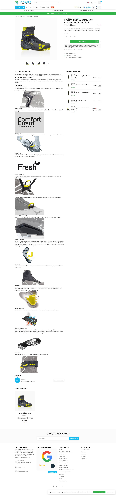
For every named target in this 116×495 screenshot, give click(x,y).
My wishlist (83, 456)
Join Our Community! (63, 465)
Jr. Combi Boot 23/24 (25, 414)
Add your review (59, 380)
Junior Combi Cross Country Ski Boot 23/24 (29, 16)
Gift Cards (42, 7)
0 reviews (77, 18)
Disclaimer (61, 454)
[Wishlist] (95, 2)
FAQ (48, 7)
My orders (83, 451)
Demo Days (61, 474)
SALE (52, 7)
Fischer (66, 18)
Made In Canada (62, 481)
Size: (66, 34)
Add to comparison (68, 49)
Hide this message (99, 492)
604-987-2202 (21, 467)
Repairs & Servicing (63, 467)
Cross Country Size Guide (65, 472)
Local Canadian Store (29, 10)
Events (60, 478)
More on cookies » (110, 492)
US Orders (61, 476)
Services (35, 7)
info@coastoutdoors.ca (23, 471)
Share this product (78, 49)
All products (84, 458)
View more (51, 472)
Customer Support (63, 463)
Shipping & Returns (63, 460)
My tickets (83, 454)
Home (16, 16)
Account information (85, 449)
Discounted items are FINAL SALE (87, 10)
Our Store (28, 7)
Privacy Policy (62, 456)
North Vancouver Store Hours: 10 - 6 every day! (57, 13)
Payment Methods (63, 458)
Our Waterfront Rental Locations (66, 469)
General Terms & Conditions (65, 451)
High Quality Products (58, 10)
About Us (61, 449)
